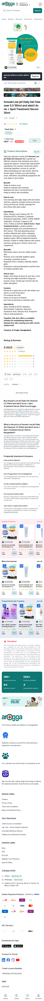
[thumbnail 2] (25, 27)
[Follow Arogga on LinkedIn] (3, 960)
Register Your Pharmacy (11, 859)
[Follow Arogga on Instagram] (13, 960)
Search (38, 10)
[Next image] (37, 50)
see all (39, 521)
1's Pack (8, 133)
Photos (18, 374)
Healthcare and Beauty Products (14, 834)
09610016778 (16, 876)
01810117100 (18, 880)
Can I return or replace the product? (16, 506)
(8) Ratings (23, 124)
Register (35, 76)
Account (5, 855)
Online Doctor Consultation (12, 824)
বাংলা (38, 152)
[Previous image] (6, 50)
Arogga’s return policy (11, 512)
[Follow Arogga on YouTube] (17, 960)
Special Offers (7, 862)
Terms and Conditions (10, 806)
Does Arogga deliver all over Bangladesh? (18, 474)
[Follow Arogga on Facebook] (8, 960)
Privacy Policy (7, 803)
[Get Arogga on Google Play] (6, 946)
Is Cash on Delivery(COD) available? (16, 484)
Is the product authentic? (12, 460)
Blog (3, 848)
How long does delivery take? (14, 494)
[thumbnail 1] (17, 27)
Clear (9, 374)
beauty (18, 415)
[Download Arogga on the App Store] (18, 946)
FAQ (3, 852)
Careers (5, 799)
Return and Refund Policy (11, 810)
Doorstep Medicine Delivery (12, 831)
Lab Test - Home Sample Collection (15, 827)
